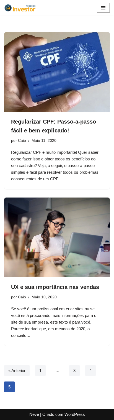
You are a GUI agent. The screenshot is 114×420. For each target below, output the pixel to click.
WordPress (74, 414)
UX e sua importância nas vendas (55, 287)
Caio (22, 141)
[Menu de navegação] (103, 7)
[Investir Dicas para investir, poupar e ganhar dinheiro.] (22, 8)
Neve (34, 414)
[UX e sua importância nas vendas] (57, 237)
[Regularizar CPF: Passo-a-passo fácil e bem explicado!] (57, 72)
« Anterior (16, 370)
